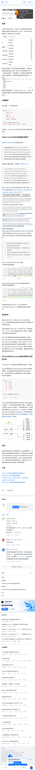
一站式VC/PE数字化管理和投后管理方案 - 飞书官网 (12, 752)
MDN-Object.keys (8, 142)
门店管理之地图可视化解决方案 (8, 750)
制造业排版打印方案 (18, 756)
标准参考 (4, 586)
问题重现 (4, 580)
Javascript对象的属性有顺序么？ (10, 671)
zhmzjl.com (17, 532)
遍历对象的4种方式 (7, 696)
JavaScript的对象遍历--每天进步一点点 (12, 703)
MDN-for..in (25, 164)
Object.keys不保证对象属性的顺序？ (11, 583)
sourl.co (21, 556)
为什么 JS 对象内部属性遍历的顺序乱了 (13, 473)
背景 (3, 577)
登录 (30, 2)
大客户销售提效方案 (5, 754)
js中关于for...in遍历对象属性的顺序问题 (13, 482)
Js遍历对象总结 (6, 658)
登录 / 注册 (16, 507)
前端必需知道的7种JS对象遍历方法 (11, 709)
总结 (3, 592)
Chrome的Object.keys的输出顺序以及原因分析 (14, 589)
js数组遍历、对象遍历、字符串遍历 (11, 684)
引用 (3, 595)
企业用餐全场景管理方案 (16, 754)
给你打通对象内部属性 (7, 728)
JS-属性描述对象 (6, 722)
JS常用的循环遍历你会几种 (9, 715)
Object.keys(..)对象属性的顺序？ (11, 475)
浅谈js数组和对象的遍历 (8, 677)
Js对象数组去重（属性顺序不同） (10, 735)
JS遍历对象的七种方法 (8, 665)
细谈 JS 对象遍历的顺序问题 (9, 690)
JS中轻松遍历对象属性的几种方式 (10, 652)
